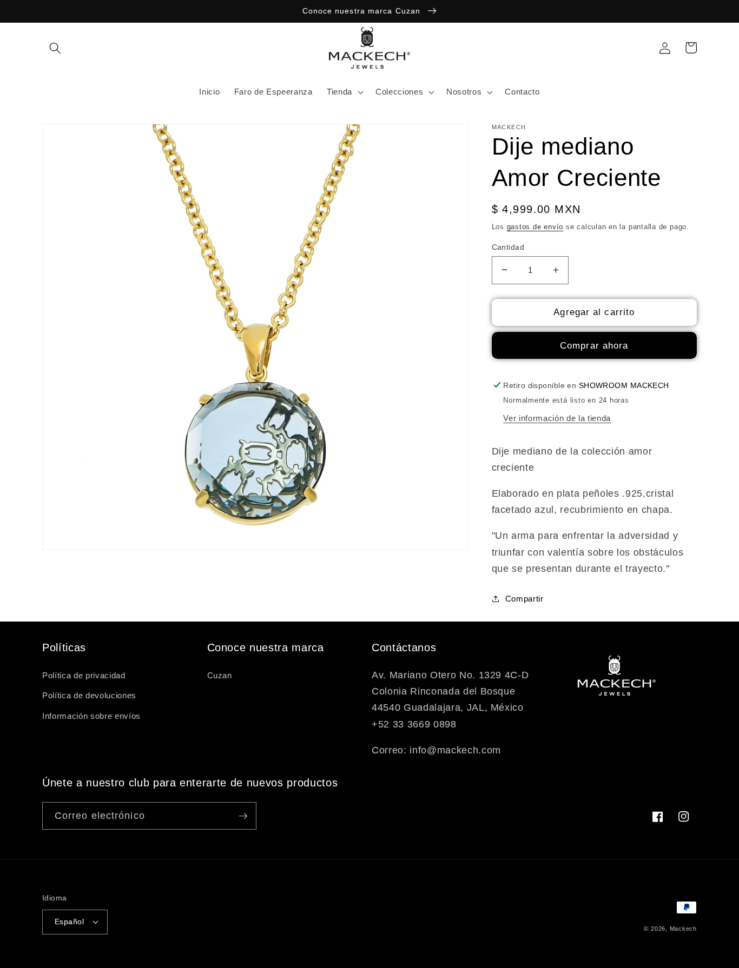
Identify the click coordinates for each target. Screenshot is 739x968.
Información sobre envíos (91, 715)
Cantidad (508, 246)
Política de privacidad (84, 675)
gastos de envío (535, 226)
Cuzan (219, 675)
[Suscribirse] (243, 816)
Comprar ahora (594, 345)
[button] (55, 48)
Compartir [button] (524, 598)
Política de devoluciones (89, 695)
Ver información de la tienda (556, 418)
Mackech (683, 928)
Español (69, 921)
